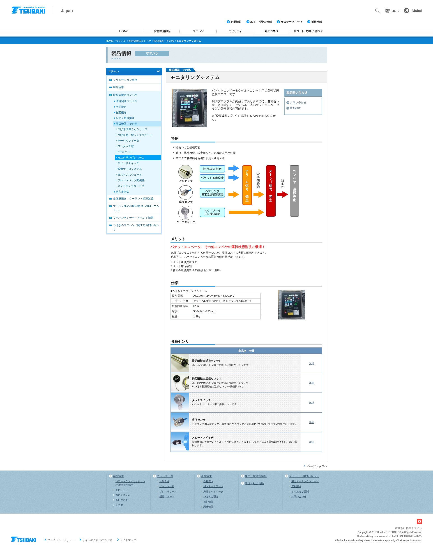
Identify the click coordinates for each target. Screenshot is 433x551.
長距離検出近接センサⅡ (207, 378)
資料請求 (295, 108)
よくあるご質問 (300, 491)
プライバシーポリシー (60, 540)
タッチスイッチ (201, 400)
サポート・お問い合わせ (304, 476)
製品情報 (118, 87)
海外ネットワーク (213, 491)
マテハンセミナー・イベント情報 (133, 217)
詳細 (311, 363)
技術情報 (208, 501)
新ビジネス (121, 500)
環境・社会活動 (254, 483)
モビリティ (121, 490)
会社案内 (208, 481)
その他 (119, 505)
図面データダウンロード (305, 481)
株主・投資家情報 (261, 21)
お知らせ (164, 481)
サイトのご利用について (97, 540)
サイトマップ (128, 540)
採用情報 (316, 21)
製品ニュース (166, 496)
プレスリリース (168, 491)
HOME (109, 40)
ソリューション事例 (125, 79)
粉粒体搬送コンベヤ (140, 40)
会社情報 (206, 476)
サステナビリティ (291, 21)
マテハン (121, 40)
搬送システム (122, 495)
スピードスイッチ (203, 437)
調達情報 (208, 506)
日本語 (394, 20)
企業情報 (236, 21)
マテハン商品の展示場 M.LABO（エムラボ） (136, 208)
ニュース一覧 (165, 476)
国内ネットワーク (213, 486)
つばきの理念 (210, 496)
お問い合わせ (298, 102)
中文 (393, 39)
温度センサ (198, 419)
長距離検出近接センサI (206, 360)
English (394, 30)
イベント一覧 (166, 486)
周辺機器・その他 (164, 40)
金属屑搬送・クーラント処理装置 (133, 198)
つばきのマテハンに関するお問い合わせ (136, 227)
